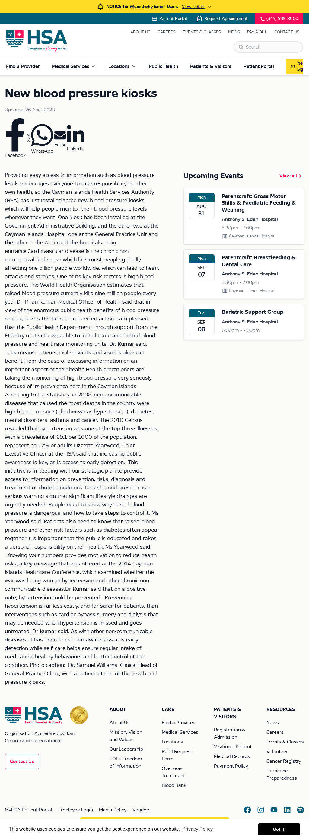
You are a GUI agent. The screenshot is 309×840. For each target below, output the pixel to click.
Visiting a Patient (233, 746)
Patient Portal (173, 19)
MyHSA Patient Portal (28, 809)
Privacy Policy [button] (197, 829)
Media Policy (112, 809)
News (234, 32)
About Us (140, 32)
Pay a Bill (257, 32)
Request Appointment (226, 19)
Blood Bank (174, 785)
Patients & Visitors (210, 66)
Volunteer (277, 751)
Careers (167, 32)
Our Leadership (126, 749)
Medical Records (232, 756)
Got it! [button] (279, 829)
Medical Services (70, 66)
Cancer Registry (283, 761)
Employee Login (75, 809)
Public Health (163, 66)
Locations (119, 66)
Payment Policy (231, 766)
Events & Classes (202, 32)
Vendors (141, 809)
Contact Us (286, 32)
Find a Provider (23, 66)
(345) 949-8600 (282, 19)
